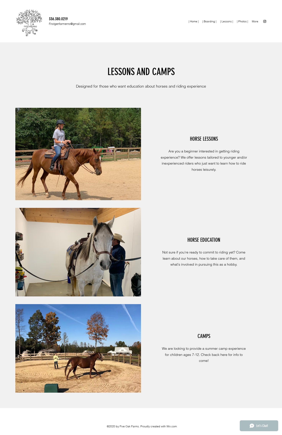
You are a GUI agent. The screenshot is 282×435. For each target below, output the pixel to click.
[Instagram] (265, 21)
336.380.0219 (58, 18)
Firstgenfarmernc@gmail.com (67, 24)
